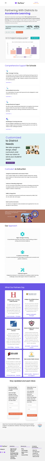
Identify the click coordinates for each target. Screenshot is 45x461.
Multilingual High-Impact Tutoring (14, 454)
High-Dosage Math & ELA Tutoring (13, 450)
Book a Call (36, 3)
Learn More (8, 82)
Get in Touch (10, 162)
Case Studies (24, 450)
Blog (22, 448)
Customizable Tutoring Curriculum (13, 457)
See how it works (10, 32)
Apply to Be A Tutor (24, 453)
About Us (35, 450)
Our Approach (36, 451)
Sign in (36, 2)
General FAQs (24, 455)
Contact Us (35, 453)
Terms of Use (36, 456)
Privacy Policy (36, 455)
